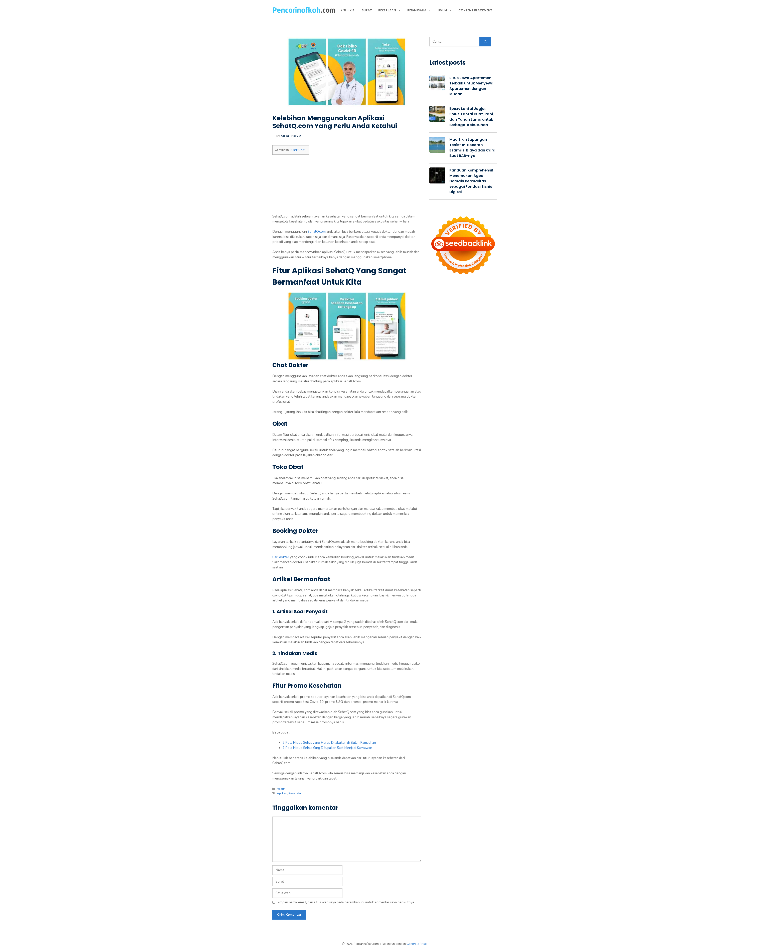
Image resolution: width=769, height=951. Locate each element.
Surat (367, 10)
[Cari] (485, 41)
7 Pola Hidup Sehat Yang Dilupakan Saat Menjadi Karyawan (327, 748)
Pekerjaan (387, 10)
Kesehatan (295, 793)
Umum (442, 10)
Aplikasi (282, 793)
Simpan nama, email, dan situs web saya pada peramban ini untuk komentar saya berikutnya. (346, 902)
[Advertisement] (346, 186)
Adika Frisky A (291, 136)
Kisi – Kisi (347, 10)
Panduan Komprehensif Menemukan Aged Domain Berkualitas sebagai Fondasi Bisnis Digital (471, 181)
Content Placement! (475, 10)
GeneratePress (417, 944)
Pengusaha (416, 10)
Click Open (298, 150)
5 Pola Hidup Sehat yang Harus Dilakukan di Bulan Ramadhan (329, 742)
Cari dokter (280, 557)
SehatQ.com (317, 231)
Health (281, 789)
